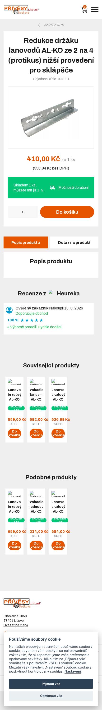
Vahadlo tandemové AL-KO (36, 394)
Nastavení (73, 671)
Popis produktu (25, 243)
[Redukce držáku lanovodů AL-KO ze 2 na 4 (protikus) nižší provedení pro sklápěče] (51, 117)
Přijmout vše (51, 684)
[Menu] (94, 9)
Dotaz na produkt (74, 243)
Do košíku (67, 212)
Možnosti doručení (73, 187)
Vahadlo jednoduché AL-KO (36, 506)
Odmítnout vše (51, 696)
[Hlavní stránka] (21, 9)
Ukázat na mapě (16, 625)
